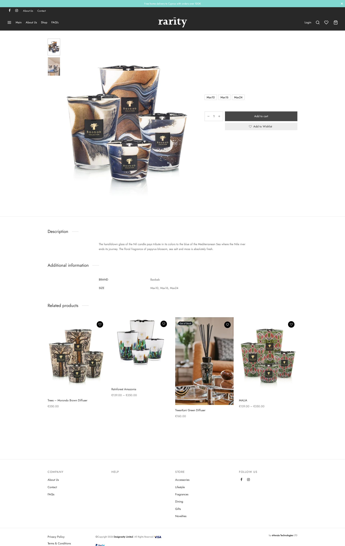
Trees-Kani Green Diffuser (190, 410)
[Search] (318, 22)
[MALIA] (268, 356)
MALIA (243, 400)
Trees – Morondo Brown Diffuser (67, 400)
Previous (67, 123)
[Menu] (9, 22)
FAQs (51, 494)
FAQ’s (54, 22)
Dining (179, 501)
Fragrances (218, 46)
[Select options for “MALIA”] (291, 332)
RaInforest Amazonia (123, 389)
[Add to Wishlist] (100, 324)
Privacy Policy (56, 537)
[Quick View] (100, 341)
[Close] (342, 3)
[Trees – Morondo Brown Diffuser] (77, 356)
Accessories (182, 480)
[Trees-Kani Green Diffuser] (204, 361)
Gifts (178, 509)
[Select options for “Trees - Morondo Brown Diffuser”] (100, 332)
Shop (44, 22)
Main (19, 22)
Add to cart (261, 116)
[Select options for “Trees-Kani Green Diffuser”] (227, 333)
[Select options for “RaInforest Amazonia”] (163, 332)
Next (187, 123)
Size (207, 87)
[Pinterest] (226, 142)
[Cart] (336, 22)
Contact (41, 11)
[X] (220, 142)
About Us (28, 11)
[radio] (210, 97)
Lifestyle (180, 487)
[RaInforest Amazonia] (140, 350)
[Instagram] (16, 11)
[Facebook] (9, 11)
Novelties (180, 516)
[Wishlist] (326, 22)
